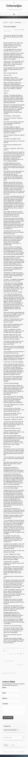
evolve (4, 751)
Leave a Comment (20, 29)
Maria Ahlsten (8, 31)
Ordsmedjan (14, 6)
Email (4, 693)
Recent (12, 745)
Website (4, 698)
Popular (6, 745)
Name (4, 687)
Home (6, 22)
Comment (5, 703)
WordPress (23, 751)
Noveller (11, 22)
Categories (6, 729)
